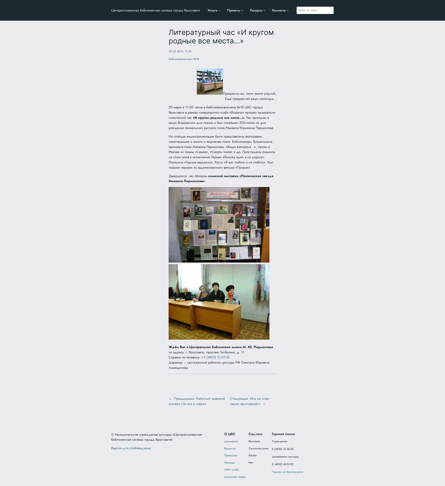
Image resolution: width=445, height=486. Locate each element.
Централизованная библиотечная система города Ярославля (155, 10)
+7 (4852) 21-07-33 (215, 357)
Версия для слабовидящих (131, 448)
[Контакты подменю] (288, 10)
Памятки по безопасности (287, 472)
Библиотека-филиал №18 (184, 59)
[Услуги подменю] (219, 10)
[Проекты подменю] (242, 10)
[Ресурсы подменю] (264, 10)
